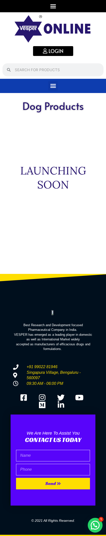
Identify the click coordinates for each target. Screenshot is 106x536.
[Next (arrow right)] (97, 268)
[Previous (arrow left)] (8, 268)
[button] (53, 6)
